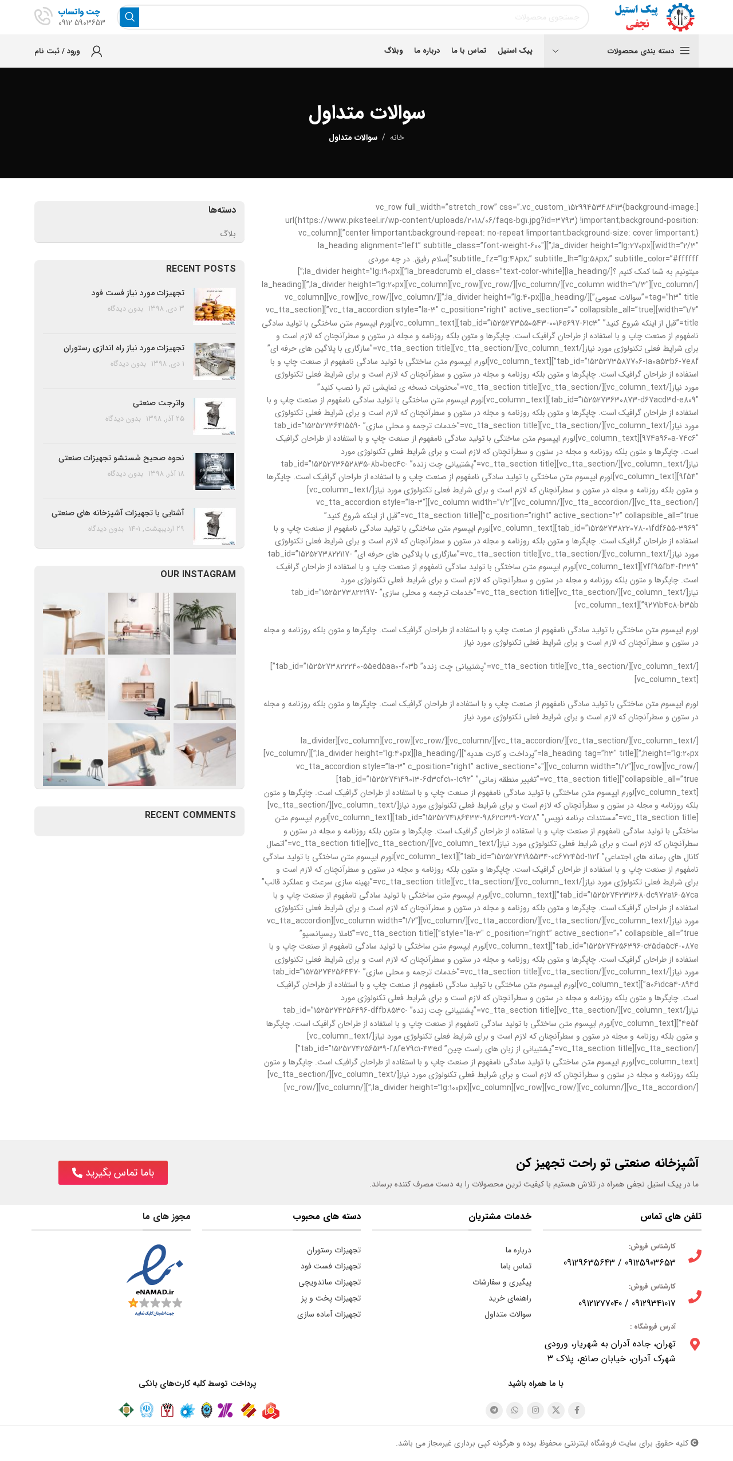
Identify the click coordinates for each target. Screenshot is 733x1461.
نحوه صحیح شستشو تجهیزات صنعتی (121, 458)
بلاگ (228, 234)
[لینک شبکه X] (556, 1410)
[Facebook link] (576, 1410)
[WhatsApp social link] (514, 1410)
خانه (397, 137)
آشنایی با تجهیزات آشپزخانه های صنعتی (118, 513)
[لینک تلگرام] (494, 1410)
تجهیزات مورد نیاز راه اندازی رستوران (124, 348)
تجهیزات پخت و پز (331, 1298)
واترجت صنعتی (158, 403)
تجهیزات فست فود (331, 1266)
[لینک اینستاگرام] (535, 1410)
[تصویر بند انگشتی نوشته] (214, 306)
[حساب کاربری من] (96, 51)
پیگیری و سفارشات (501, 1282)
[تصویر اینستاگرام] (204, 624)
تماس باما (516, 1266)
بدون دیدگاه (125, 309)
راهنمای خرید (509, 1298)
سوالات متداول (507, 1314)
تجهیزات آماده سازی (329, 1314)
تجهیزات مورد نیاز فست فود (138, 293)
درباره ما (518, 1250)
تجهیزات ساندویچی (329, 1282)
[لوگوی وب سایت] (650, 16)
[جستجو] (129, 17)
